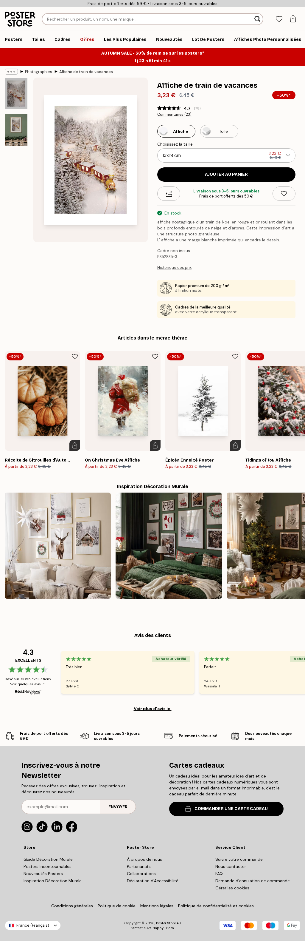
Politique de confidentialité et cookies (216, 905)
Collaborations (141, 873)
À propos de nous (144, 859)
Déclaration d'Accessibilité (152, 880)
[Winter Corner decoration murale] (58, 546)
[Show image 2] (16, 130)
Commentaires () (174, 114)
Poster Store (166, 923)
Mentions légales (156, 905)
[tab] (279, 19)
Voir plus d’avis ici (153, 708)
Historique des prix (174, 267)
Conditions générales (72, 905)
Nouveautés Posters (43, 873)
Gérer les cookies (232, 888)
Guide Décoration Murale (48, 859)
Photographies (38, 71)
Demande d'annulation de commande (252, 880)
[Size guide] (168, 193)
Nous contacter (230, 866)
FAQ (219, 873)
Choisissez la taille (175, 144)
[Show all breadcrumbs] (11, 72)
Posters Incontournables (47, 866)
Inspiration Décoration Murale (53, 880)
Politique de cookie (117, 905)
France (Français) (32, 925)
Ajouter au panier (226, 174)
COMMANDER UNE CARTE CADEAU (231, 808)
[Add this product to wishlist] (284, 193)
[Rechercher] (258, 19)
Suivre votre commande (239, 859)
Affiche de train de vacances (86, 71)
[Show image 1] (16, 93)
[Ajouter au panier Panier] (74, 445)
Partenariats (139, 866)
